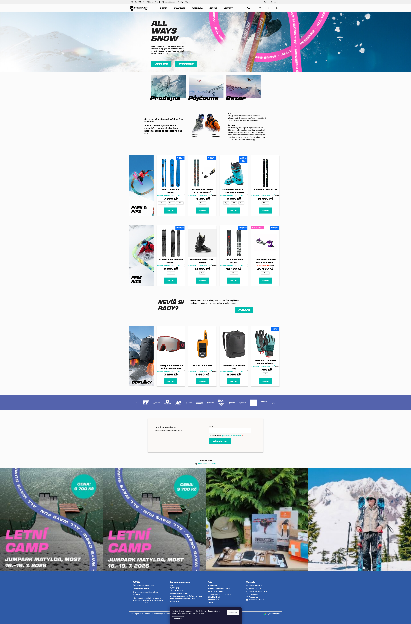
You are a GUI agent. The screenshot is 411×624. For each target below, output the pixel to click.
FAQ (171, 585)
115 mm (265, 273)
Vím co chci (161, 64)
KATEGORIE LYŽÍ (176, 590)
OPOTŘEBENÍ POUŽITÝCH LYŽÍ (182, 599)
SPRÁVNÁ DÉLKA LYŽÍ (179, 593)
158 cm (162, 203)
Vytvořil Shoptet (273, 614)
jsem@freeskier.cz (256, 586)
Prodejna (244, 310)
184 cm (171, 273)
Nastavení (178, 619)
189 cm (234, 273)
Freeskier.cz (253, 594)
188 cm (265, 203)
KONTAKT (211, 602)
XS (265, 374)
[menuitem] (162, 8)
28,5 (234, 203)
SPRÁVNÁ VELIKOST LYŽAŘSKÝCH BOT (186, 596)
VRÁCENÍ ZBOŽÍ (176, 601)
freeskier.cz (253, 597)
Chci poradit (185, 64)
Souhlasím (233, 612)
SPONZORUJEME (214, 600)
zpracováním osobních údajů (231, 435)
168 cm (171, 203)
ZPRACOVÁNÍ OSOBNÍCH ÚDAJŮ (219, 594)
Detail (171, 210)
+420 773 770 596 (255, 588)
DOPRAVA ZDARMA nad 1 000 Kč (219, 588)
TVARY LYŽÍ (174, 588)
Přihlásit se (220, 441)
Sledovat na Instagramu (207, 464)
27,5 (226, 203)
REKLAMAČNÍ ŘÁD (214, 597)
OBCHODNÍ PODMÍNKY (216, 591)
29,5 (241, 203)
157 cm (202, 203)
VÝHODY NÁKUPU (214, 586)
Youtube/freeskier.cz (256, 600)
